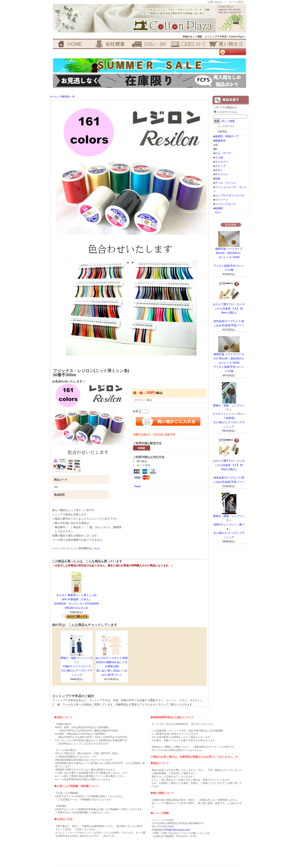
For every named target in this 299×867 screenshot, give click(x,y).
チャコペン (221, 174)
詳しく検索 (228, 121)
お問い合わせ (214, 2)
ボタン (219, 170)
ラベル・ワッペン (225, 182)
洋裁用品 (65, 96)
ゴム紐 (219, 157)
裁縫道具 (220, 140)
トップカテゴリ (226, 126)
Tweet (137, 486)
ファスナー (221, 161)
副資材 (219, 208)
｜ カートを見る (234, 2)
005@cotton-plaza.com (177, 829)
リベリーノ (221, 199)
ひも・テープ (223, 153)
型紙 (217, 178)
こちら (96, 548)
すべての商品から (227, 107)
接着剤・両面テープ (227, 136)
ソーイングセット (225, 204)
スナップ (220, 166)
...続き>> (217, 212)
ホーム (53, 96)
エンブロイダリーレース (229, 195)
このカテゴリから (227, 112)
